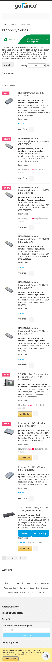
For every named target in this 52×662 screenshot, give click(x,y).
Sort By (24, 65)
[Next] (25, 558)
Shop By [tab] (8, 65)
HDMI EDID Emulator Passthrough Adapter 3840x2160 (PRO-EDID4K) (33, 141)
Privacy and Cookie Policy (14, 583)
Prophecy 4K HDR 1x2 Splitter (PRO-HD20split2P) (32, 468)
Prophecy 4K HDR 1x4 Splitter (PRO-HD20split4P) (32, 424)
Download (24, 593)
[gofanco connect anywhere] (25, 6)
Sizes (24, 533)
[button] (31, 129)
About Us (40, 593)
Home (4, 24)
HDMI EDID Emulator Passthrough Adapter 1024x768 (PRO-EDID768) (33, 331)
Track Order (13, 593)
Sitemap (44, 588)
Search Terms (32, 583)
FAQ (32, 593)
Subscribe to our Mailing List (17, 625)
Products (13, 24)
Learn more (31, 654)
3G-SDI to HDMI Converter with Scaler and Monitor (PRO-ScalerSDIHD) (33, 377)
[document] (26, 655)
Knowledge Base (27, 588)
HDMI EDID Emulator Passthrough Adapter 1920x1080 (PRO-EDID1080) (33, 190)
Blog (37, 588)
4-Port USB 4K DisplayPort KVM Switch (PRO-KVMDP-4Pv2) (33, 509)
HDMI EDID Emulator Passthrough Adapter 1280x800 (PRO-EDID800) (33, 285)
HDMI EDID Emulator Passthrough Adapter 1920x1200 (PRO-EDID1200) (33, 239)
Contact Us (44, 583)
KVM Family (40, 533)
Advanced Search (11, 588)
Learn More (23, 119)
